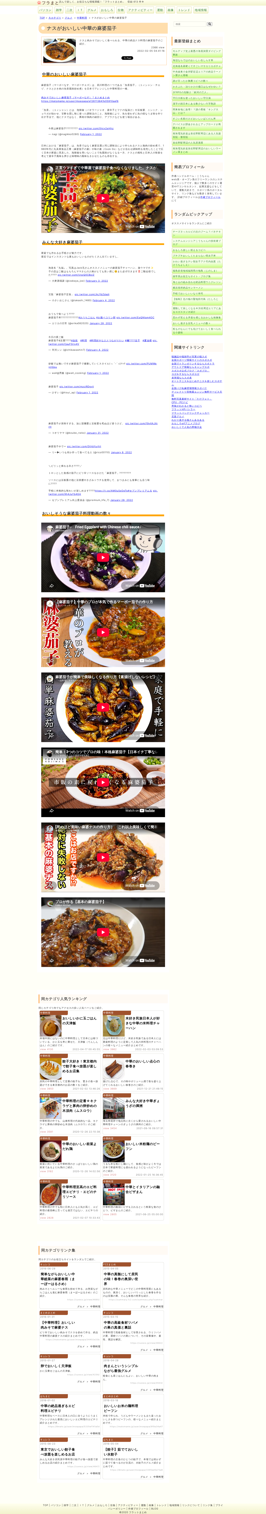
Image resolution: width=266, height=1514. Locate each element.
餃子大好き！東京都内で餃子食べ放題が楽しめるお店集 (79, 1066)
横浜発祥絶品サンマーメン (188, 287)
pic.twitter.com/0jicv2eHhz (96, 128)
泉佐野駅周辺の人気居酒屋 (188, 142)
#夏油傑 (147, 340)
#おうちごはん (87, 317)
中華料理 (82, 17)
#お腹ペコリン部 (106, 317)
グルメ (92, 10)
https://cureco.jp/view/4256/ (83, 1374)
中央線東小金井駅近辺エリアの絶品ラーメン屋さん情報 (197, 73)
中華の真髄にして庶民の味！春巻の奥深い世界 (121, 1279)
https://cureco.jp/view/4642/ (146, 1343)
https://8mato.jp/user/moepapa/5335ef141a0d (74, 1426)
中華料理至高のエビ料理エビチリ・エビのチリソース (79, 1192)
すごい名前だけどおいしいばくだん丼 (194, 118)
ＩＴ (80, 10)
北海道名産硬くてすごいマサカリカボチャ (197, 66)
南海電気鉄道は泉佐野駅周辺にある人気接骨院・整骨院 (197, 135)
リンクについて (191, 1505)
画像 (171, 10)
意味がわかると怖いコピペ (187, 405)
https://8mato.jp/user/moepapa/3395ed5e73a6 (136, 1470)
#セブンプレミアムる (140, 490)
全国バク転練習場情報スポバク (189, 388)
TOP (42, 17)
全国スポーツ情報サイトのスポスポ (192, 359)
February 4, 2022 (104, 300)
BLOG (154, 1508)
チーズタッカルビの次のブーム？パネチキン (197, 233)
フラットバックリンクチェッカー (191, 412)
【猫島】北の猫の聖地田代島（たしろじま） (195, 301)
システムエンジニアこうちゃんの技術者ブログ (197, 242)
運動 (160, 10)
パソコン (45, 10)
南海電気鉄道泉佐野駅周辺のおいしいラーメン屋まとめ (197, 150)
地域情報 (201, 10)
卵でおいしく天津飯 (56, 1366)
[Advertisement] (104, 407)
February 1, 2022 (91, 134)
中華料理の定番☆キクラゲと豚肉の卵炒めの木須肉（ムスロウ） (79, 1105)
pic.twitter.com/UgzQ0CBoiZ (76, 274)
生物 (121, 10)
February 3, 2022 (97, 280)
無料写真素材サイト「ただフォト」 (192, 398)
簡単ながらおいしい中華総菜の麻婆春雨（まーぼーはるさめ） (58, 1279)
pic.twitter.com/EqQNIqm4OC (135, 317)
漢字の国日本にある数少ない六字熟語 (194, 103)
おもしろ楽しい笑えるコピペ (189, 250)
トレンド (184, 10)
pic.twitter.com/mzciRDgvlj (77, 386)
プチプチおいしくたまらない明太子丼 (194, 255)
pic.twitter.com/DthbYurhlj (84, 446)
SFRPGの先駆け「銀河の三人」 (191, 92)
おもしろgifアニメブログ (186, 423)
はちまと (45, 1396)
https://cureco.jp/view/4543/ (146, 1383)
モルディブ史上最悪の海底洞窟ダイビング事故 (197, 53)
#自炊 (74, 340)
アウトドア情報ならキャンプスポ (191, 367)
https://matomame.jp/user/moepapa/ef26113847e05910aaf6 (80, 101)
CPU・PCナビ (180, 402)
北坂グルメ (178, 416)
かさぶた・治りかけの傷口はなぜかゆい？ (197, 86)
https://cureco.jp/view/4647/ (83, 1466)
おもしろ (107, 10)
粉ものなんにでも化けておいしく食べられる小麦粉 (197, 330)
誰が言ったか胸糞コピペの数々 (190, 80)
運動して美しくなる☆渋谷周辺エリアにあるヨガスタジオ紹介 (197, 310)
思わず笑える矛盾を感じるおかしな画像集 (197, 317)
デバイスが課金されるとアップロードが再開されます (197, 126)
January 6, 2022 (121, 452)
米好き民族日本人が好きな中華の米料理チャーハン (143, 1023)
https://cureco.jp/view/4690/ (83, 1299)
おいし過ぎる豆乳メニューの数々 (192, 323)
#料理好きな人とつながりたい (107, 340)
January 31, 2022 (98, 432)
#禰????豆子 (132, 340)
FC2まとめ (109, 1264)
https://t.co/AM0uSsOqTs (111, 490)
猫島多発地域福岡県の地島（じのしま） (195, 270)
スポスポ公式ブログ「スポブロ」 (191, 370)
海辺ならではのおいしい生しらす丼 (193, 60)
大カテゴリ (54, 17)
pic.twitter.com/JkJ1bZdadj (92, 294)
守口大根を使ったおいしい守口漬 (192, 98)
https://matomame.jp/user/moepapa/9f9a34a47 (136, 1426)
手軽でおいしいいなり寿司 (188, 293)
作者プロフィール (210, 197)
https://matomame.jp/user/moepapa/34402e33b (73, 1339)
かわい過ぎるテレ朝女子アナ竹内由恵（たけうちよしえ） (197, 263)
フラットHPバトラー (183, 409)
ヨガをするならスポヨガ (185, 374)
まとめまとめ (47, 1312)
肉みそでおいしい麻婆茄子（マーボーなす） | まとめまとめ (75, 97)
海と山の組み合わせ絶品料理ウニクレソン (197, 282)
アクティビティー (140, 10)
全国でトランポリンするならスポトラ (193, 363)
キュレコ (45, 1264)
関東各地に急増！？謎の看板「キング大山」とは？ (195, 111)
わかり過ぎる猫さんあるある (188, 419)
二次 (69, 10)
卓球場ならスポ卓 (182, 377)
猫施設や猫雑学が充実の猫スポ (189, 356)
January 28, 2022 (101, 323)
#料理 (83, 340)
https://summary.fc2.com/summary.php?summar (136, 1299)
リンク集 (208, 1505)
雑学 (59, 10)
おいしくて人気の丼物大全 (187, 427)
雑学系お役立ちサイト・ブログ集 (192, 276)
